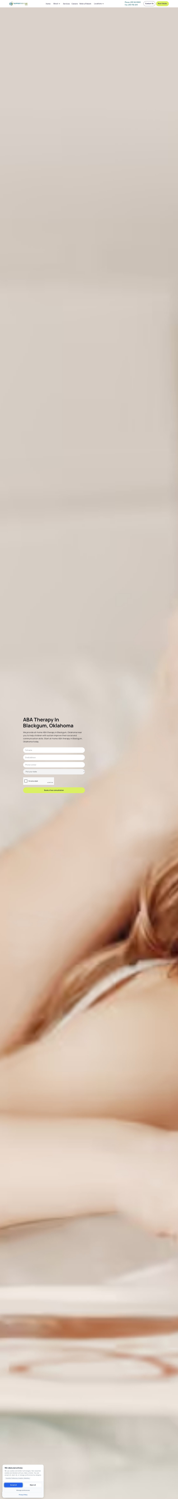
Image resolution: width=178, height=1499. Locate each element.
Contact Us (149, 4)
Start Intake (162, 4)
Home (48, 4)
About (55, 3)
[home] (18, 4)
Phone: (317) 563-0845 (133, 2)
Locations (98, 3)
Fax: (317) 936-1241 (131, 5)
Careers (74, 4)
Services (66, 4)
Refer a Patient (85, 4)
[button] (56, 4)
